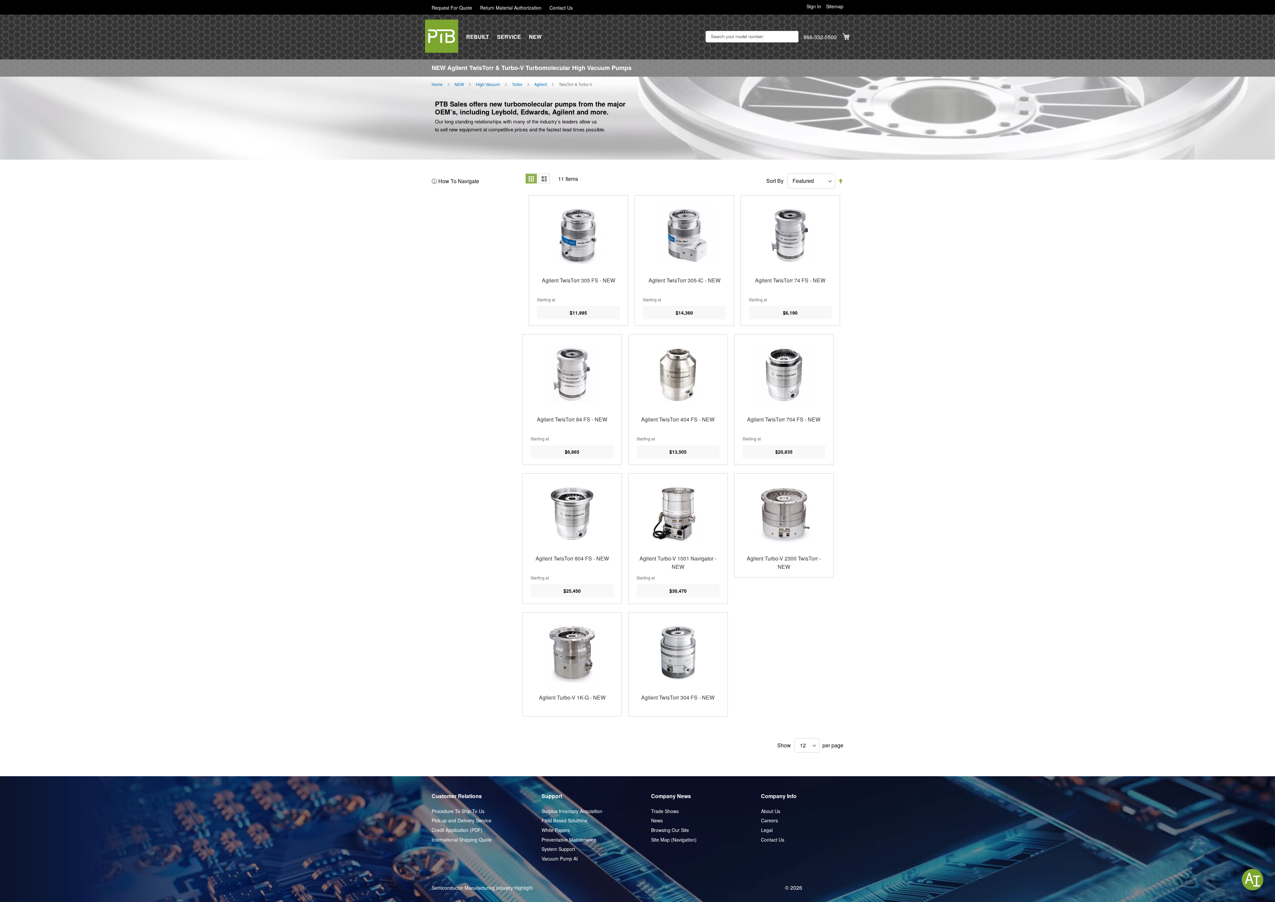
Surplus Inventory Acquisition (572, 811)
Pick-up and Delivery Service (461, 820)
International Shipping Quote (462, 840)
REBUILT (477, 36)
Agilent (540, 84)
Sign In (814, 6)
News (657, 820)
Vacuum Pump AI (560, 859)
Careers (769, 820)
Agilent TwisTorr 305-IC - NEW (684, 280)
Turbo (517, 84)
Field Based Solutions (564, 820)
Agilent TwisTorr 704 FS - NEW (783, 419)
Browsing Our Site (670, 830)
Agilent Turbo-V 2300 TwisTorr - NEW (784, 563)
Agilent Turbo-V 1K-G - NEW (572, 697)
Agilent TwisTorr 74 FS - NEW (790, 280)
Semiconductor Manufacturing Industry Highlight (482, 888)
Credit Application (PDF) (457, 830)
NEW (535, 36)
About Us (770, 811)
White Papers (556, 830)
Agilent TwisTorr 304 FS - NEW (678, 697)
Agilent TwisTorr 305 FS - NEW (578, 280)
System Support (558, 849)
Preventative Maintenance (569, 840)
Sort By (775, 181)
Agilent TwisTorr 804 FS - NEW (572, 558)
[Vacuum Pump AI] (1252, 879)
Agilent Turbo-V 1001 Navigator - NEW (678, 563)
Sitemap (834, 6)
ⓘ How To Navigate (455, 181)
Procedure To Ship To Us (458, 811)
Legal (767, 830)
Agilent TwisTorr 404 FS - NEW (678, 419)
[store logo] (441, 36)
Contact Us (561, 8)
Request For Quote (452, 8)
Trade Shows (665, 811)
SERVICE (509, 36)
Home (437, 84)
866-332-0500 (820, 37)
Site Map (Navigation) (674, 840)
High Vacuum (488, 84)
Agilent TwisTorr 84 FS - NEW (572, 419)
